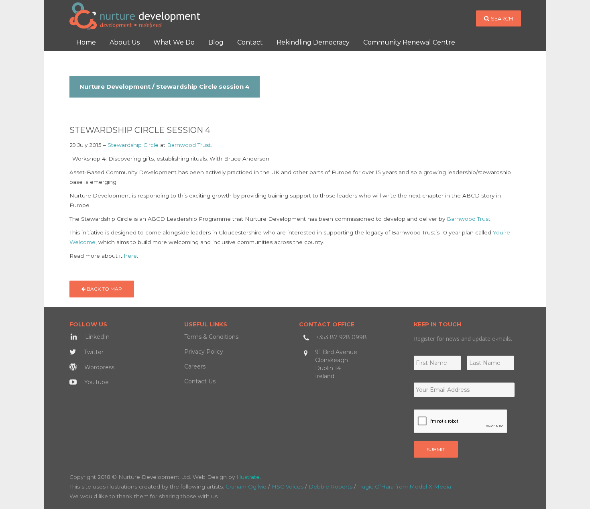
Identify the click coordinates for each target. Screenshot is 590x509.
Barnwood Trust (189, 145)
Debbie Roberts (330, 486)
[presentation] (461, 421)
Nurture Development (115, 86)
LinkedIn (96, 336)
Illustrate (248, 477)
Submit (436, 449)
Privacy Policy (203, 351)
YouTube (96, 382)
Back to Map (103, 289)
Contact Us (200, 381)
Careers (194, 366)
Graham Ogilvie (246, 486)
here (130, 255)
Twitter (93, 352)
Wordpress (98, 367)
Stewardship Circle (133, 145)
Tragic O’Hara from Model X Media (404, 486)
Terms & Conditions (211, 336)
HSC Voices (287, 486)
